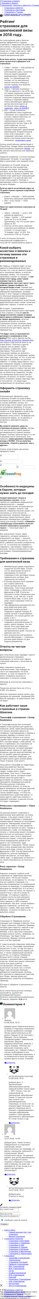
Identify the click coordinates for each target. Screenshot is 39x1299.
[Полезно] (29, 997)
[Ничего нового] (7, 997)
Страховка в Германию (19, 1243)
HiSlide (27, 148)
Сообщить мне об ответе (15, 1220)
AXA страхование (17, 1281)
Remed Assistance (17, 1236)
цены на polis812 (11, 87)
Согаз (11, 1271)
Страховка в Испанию (19, 1249)
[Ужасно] (16, 995)
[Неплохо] (20, 997)
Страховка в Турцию (13, 12)
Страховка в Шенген (13, 8)
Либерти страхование (18, 1264)
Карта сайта (9, 1230)
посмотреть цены (23, 140)
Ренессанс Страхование (20, 1279)
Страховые (9, 1256)
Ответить (11, 1063)
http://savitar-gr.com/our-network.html (16, 340)
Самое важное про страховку (17, 1296)
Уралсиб (12, 1277)
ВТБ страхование (16, 1275)
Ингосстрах (14, 1284)
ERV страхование (16, 1266)
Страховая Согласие (18, 1262)
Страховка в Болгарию (14, 10)
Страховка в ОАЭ (16, 1245)
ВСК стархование (16, 1269)
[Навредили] (6, 995)
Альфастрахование (17, 1273)
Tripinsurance (14, 1260)
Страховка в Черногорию (20, 1254)
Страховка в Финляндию (20, 1251)
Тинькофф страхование (19, 1258)
